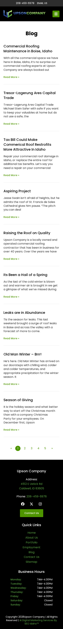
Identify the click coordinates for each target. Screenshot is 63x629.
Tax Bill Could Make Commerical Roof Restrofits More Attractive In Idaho (27, 144)
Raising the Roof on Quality (27, 232)
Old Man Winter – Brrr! (22, 354)
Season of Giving (18, 399)
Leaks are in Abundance (24, 312)
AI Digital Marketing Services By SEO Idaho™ (38, 622)
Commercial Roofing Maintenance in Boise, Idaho (28, 49)
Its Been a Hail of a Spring (25, 274)
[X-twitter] (31, 504)
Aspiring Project (17, 191)
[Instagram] (40, 504)
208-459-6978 (36, 496)
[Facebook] (22, 504)
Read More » (11, 77)
